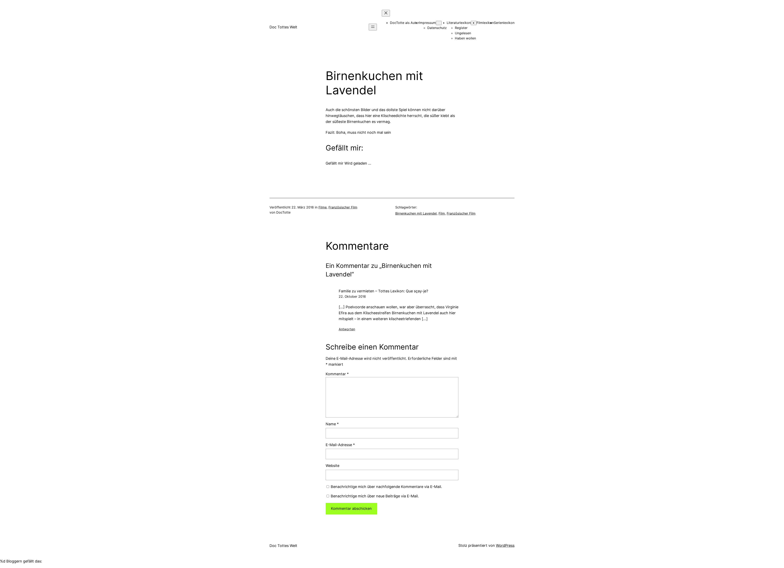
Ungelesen (463, 33)
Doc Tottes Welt (283, 27)
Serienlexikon (504, 23)
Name (332, 424)
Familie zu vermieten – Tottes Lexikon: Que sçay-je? (383, 291)
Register (461, 28)
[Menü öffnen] (373, 27)
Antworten (347, 329)
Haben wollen (465, 38)
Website (332, 465)
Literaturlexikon (459, 23)
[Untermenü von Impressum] (439, 23)
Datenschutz (437, 28)
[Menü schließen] (386, 13)
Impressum (427, 23)
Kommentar (337, 374)
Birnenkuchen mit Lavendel (416, 213)
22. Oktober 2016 (352, 296)
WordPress (505, 545)
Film (442, 213)
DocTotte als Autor (404, 23)
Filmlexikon (485, 23)
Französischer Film (343, 207)
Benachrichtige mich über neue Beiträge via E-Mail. (375, 496)
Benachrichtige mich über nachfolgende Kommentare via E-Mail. (386, 486)
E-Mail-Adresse (340, 445)
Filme (322, 207)
